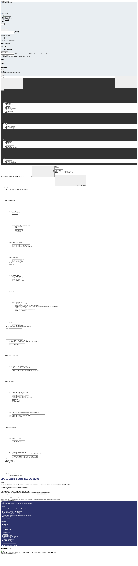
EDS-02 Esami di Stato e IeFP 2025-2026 (18, 366)
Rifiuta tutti (12, 487)
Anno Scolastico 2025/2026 (15, 475)
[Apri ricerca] (126, 82)
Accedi (2, 24)
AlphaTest (8, 462)
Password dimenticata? (6, 35)
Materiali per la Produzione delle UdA (20, 393)
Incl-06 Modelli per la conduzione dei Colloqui (22, 246)
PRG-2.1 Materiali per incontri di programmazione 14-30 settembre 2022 (28, 414)
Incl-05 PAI (12, 291)
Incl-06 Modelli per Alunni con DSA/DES (21, 245)
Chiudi (2, 62)
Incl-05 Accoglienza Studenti (15, 262)
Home (56, 166)
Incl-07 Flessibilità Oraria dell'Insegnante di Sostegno (27, 305)
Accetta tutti (22, 487)
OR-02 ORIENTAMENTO (15, 344)
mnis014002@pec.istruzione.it (18, 515)
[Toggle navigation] (12, 83)
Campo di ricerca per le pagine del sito (9, 176)
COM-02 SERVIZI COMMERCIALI (18, 340)
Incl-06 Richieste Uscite (17, 261)
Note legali (5, 534)
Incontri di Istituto (10, 460)
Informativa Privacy (7, 535)
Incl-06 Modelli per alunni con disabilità (21, 244)
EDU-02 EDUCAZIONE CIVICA (17, 343)
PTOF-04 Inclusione (11, 200)
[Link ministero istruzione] (7, 2)
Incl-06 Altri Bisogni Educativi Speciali (21, 225)
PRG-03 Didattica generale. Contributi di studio (20, 415)
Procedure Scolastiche (11, 427)
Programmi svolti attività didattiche (14, 328)
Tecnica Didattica (16, 401)
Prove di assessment (10, 459)
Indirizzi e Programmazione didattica (14, 339)
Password (16, 32)
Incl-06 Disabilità (16, 212)
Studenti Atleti (18, 231)
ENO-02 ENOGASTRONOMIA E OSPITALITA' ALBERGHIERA (25, 341)
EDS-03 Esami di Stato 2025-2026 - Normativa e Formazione (26, 367)
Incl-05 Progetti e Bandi (14, 275)
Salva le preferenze (12, 500)
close (2, 89)
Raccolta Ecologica (10, 461)
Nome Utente (17, 31)
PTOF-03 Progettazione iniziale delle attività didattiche (18, 326)
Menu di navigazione (81, 185)
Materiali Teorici (16, 400)
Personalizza (4, 487)
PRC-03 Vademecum (17, 441)
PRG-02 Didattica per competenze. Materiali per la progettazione (24, 412)
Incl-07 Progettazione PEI (21, 304)
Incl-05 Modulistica (13, 257)
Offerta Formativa (59, 169)
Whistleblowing (7, 540)
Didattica (57, 167)
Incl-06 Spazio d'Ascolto (17, 277)
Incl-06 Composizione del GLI (19, 325)
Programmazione (10, 381)
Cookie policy (6, 532)
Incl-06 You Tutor (16, 279)
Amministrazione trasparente (9, 543)
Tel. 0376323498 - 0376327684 (12, 512)
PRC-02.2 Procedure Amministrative (17, 452)
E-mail (15, 53)
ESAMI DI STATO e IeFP (61, 170)
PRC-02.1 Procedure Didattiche (16, 438)
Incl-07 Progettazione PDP (21, 307)
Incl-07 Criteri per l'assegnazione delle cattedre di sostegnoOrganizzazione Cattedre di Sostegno (36, 306)
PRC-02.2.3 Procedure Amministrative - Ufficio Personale (25, 456)
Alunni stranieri (18, 226)
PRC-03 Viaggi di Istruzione (18, 440)
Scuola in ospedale (19, 230)
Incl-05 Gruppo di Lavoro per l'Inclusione (18, 322)
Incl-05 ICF (12, 264)
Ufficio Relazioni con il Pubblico (10, 536)
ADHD (16, 227)
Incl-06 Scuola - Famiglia (18, 259)
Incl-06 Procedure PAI (17, 302)
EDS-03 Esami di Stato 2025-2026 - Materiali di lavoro (24, 369)
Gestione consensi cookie (9, 541)
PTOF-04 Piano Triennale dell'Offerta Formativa (17, 189)
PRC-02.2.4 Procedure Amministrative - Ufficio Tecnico (25, 457)
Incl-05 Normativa (13, 211)
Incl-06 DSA (15, 214)
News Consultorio (19, 229)
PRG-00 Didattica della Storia (16, 416)
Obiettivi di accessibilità (8, 539)
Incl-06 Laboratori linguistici (18, 280)
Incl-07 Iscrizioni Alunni (20, 310)
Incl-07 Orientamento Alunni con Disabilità (25, 309)
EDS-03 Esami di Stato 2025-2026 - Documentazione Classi (26, 370)
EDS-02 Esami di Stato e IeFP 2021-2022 (64, 171)
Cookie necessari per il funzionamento (9, 497)
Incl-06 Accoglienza (16, 276)
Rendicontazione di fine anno (13, 474)
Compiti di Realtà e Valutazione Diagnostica (22, 397)
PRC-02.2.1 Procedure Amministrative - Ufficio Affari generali (26, 453)
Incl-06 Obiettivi (16, 324)
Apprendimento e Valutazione (19, 396)
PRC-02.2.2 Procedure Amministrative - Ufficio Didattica (25, 455)
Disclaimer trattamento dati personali (9, 553)
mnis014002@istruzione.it (18, 513)
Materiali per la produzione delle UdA (20, 395)
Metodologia (15, 399)
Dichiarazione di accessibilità (10, 537)
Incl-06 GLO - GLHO (17, 260)
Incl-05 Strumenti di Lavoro (15, 242)
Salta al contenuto (5, 1)
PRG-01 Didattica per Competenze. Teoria (19, 392)
